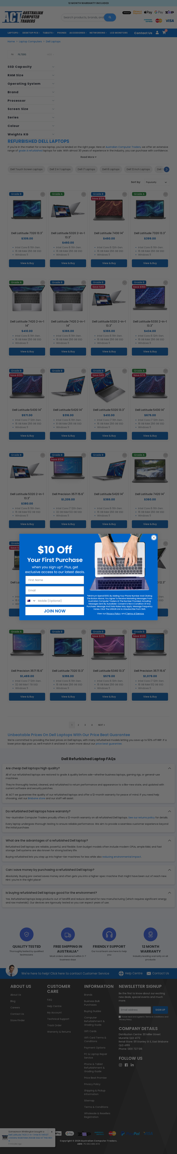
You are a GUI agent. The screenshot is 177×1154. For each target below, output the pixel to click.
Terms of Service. (135, 613)
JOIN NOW (55, 611)
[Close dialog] (153, 537)
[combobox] (31, 601)
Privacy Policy (113, 613)
